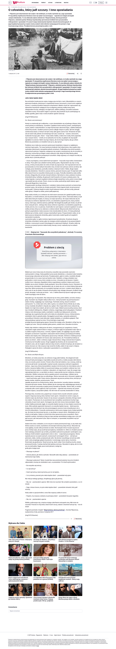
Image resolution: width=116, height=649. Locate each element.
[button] (95, 3)
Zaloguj (101, 2)
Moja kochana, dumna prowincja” (54, 510)
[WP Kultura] (22, 2)
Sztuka (50, 2)
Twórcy (43, 2)
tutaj (38, 645)
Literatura (58, 2)
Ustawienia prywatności (81, 635)
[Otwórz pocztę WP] (90, 2)
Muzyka (66, 2)
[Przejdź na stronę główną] (10, 3)
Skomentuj (71, 73)
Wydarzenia (35, 2)
